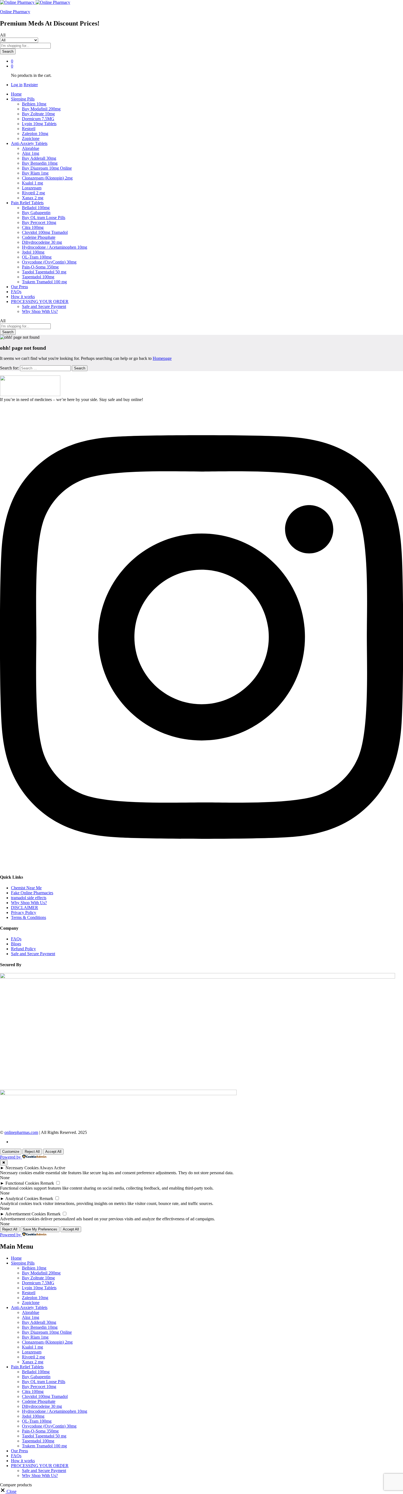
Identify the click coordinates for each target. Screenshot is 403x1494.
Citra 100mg (33, 227)
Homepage (162, 358)
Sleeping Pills (23, 1263)
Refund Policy (23, 948)
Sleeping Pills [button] (23, 99)
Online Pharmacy (15, 11)
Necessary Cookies (22, 1167)
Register (31, 84)
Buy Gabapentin (36, 212)
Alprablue (30, 148)
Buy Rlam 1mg (35, 173)
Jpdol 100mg (33, 252)
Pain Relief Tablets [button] (27, 202)
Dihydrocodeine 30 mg (42, 242)
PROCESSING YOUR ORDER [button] (40, 301)
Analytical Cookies (21, 1198)
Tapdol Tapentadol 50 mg (44, 272)
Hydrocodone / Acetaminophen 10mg (54, 247)
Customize (10, 1152)
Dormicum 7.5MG (38, 118)
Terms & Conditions (28, 917)
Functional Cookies (22, 1183)
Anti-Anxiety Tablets (29, 1307)
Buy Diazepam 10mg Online (47, 168)
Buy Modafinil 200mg (41, 108)
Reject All (32, 1152)
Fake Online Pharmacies (32, 892)
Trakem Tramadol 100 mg (44, 281)
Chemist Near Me (26, 887)
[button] (8, 1491)
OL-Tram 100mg (37, 257)
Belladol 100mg (36, 207)
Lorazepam (31, 188)
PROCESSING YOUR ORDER (40, 1465)
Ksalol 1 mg (32, 183)
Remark (47, 1183)
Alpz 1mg (30, 153)
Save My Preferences (40, 1229)
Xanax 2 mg (32, 197)
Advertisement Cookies (25, 1214)
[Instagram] (201, 866)
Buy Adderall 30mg (39, 158)
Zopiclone (30, 138)
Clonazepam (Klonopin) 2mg (47, 178)
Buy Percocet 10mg (39, 222)
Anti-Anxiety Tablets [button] (29, 143)
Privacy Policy (23, 912)
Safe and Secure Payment (44, 306)
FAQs (16, 291)
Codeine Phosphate (38, 237)
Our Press (19, 286)
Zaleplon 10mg (35, 133)
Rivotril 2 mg (33, 192)
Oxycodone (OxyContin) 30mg (49, 262)
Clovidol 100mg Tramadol (45, 232)
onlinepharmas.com (21, 1132)
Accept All (53, 1152)
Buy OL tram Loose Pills (43, 217)
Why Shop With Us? (40, 311)
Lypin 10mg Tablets (39, 123)
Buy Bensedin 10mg (40, 163)
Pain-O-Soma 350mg (40, 267)
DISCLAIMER (24, 907)
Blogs (16, 943)
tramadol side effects (28, 897)
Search (7, 51)
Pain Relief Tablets (27, 1366)
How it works (23, 296)
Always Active (52, 1167)
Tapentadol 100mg (38, 276)
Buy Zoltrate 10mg (38, 113)
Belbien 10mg (34, 104)
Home (16, 94)
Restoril (28, 128)
